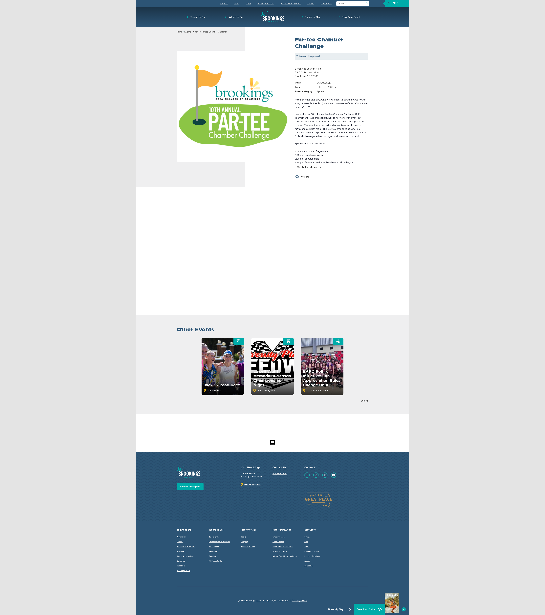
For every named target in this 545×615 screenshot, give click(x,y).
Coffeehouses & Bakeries (219, 542)
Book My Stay (336, 609)
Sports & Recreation (185, 556)
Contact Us (326, 4)
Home (179, 32)
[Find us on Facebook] (307, 477)
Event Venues (278, 542)
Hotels (243, 537)
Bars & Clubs (214, 537)
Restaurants (213, 551)
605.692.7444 (279, 474)
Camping (244, 542)
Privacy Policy (299, 601)
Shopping (181, 566)
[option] (232, 106)
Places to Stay (312, 17)
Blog (236, 4)
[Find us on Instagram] (316, 477)
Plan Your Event (350, 17)
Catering (212, 556)
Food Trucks (214, 546)
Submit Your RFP (279, 551)
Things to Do (197, 17)
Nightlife (180, 551)
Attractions (181, 537)
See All (364, 401)
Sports (196, 32)
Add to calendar (309, 167)
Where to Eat (235, 17)
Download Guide (366, 609)
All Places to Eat (215, 561)
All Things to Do (183, 571)
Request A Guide (266, 4)
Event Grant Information (282, 546)
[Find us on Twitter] (325, 477)
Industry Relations (291, 4)
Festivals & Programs (186, 546)
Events (224, 4)
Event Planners (278, 537)
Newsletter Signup (190, 487)
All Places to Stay (248, 546)
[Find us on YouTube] (333, 477)
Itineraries (181, 561)
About (310, 4)
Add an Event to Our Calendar (285, 556)
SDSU (248, 4)
